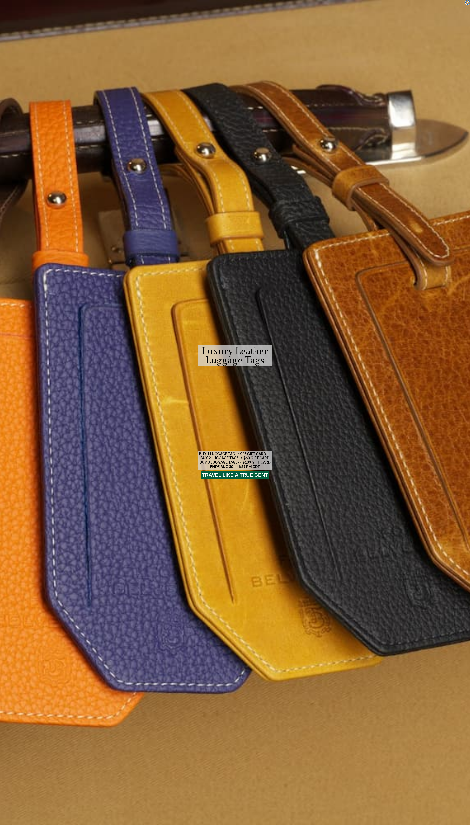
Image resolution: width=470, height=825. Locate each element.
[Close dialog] (467, 2)
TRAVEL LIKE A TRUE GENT (235, 475)
